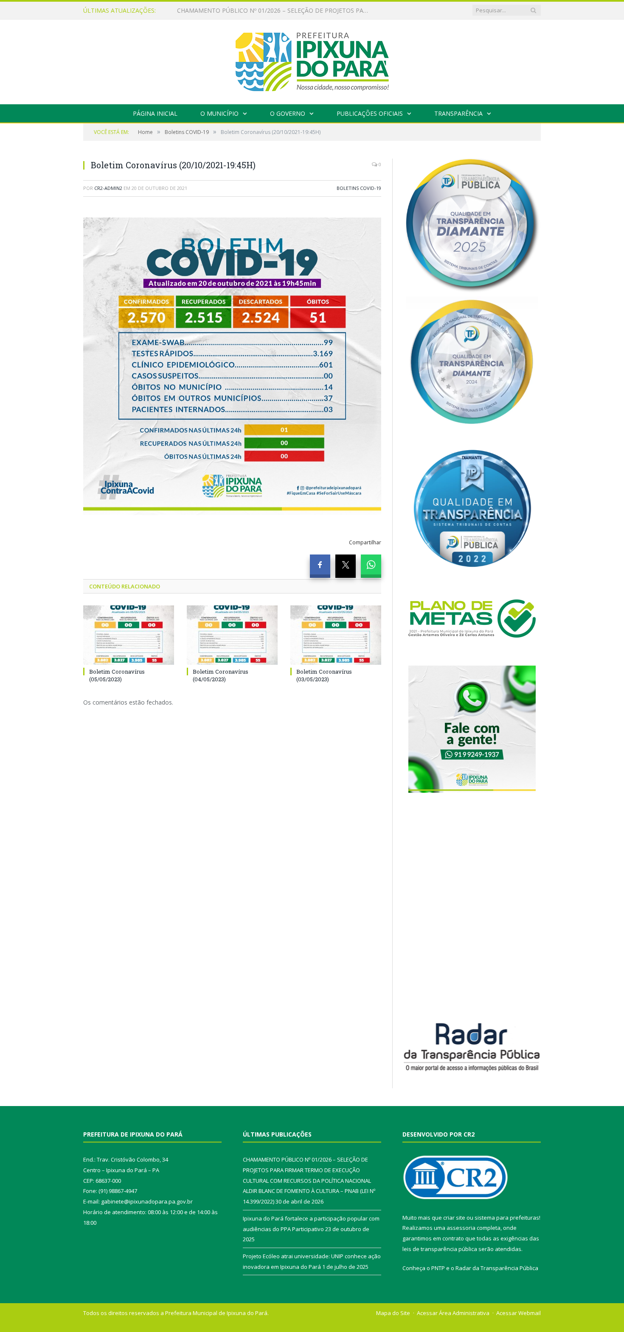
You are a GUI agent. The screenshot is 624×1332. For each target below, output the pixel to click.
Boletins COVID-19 (359, 188)
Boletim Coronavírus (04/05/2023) (220, 675)
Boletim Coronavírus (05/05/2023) (117, 675)
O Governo (287, 113)
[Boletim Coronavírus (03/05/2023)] (335, 635)
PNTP (438, 1268)
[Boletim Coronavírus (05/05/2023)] (128, 635)
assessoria (461, 1228)
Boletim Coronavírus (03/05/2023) (324, 675)
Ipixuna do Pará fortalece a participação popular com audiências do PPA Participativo (274, 10)
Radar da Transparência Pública (496, 1268)
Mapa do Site (393, 1313)
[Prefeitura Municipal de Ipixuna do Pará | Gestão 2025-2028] (312, 60)
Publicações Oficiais (370, 113)
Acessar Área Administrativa (453, 1313)
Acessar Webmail (518, 1313)
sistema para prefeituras (507, 1217)
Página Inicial (155, 113)
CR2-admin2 (108, 188)
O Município (219, 113)
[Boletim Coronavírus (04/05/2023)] (232, 635)
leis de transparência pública (439, 1249)
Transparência (458, 113)
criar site (454, 1217)
